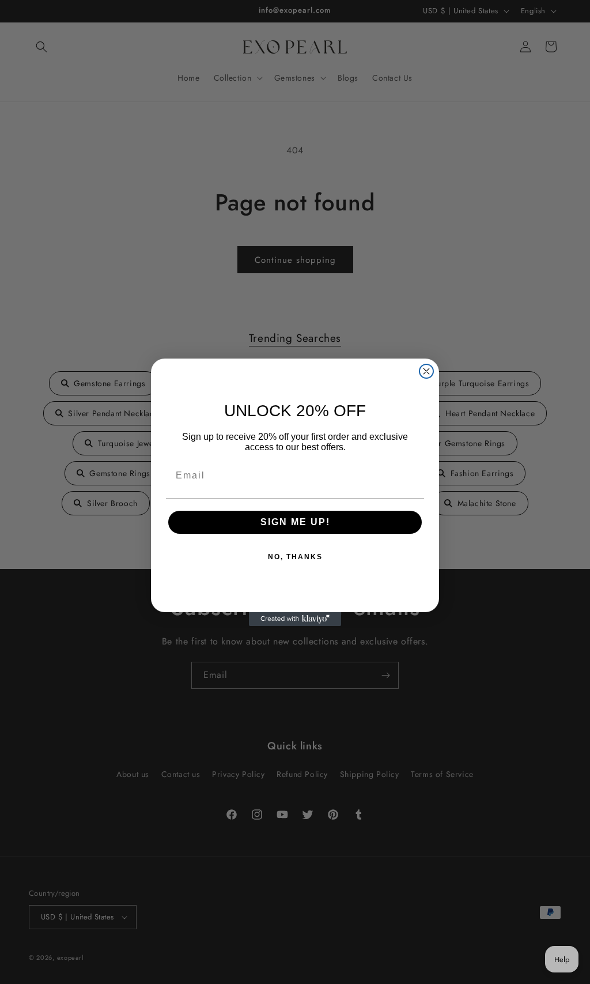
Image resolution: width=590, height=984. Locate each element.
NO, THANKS (295, 557)
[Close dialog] (426, 371)
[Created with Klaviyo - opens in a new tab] (295, 619)
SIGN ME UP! (295, 522)
